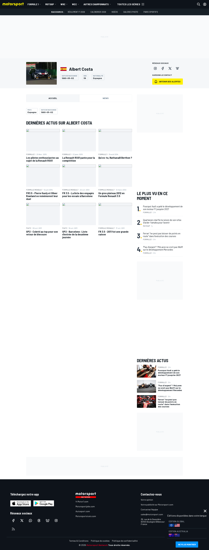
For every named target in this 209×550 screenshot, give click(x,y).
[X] (170, 68)
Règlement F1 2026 (76, 12)
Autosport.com (83, 511)
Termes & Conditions (78, 540)
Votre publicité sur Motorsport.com (157, 504)
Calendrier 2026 (98, 12)
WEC (74, 4)
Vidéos (115, 12)
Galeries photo (130, 12)
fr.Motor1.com (82, 501)
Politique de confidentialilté (125, 540)
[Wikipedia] (177, 68)
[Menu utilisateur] (205, 4)
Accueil (53, 98)
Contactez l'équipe (149, 509)
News (106, 98)
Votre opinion (147, 499)
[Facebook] (163, 68)
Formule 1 (33, 4)
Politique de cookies (100, 540)
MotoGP (49, 4)
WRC (63, 4)
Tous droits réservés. (119, 545)
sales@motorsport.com (152, 514)
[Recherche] (199, 4)
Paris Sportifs (151, 12)
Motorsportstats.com (86, 516)
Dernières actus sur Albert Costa (59, 122)
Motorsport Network (97, 545)
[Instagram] (155, 68)
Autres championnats (96, 4)
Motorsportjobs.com (85, 506)
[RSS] (13, 529)
